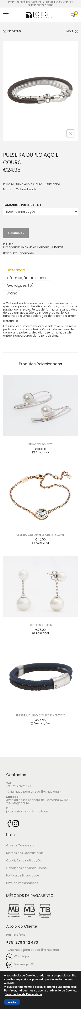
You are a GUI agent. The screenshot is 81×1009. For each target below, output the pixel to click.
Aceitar (12, 1002)
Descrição (15, 270)
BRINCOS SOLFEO (40, 444)
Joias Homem (39, 247)
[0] (72, 14)
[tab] (40, 270)
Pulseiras (57, 247)
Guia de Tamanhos (20, 845)
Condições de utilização (23, 860)
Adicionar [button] (42, 452)
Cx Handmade (23, 253)
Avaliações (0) (20, 285)
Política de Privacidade (22, 875)
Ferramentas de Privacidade (23, 994)
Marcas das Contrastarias (24, 853)
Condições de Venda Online (26, 868)
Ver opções (42, 723)
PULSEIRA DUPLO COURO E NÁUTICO (40, 715)
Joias (24, 247)
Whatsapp (20, 956)
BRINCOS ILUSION (40, 625)
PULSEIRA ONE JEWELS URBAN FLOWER (40, 535)
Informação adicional (26, 277)
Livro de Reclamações (22, 883)
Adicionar (15, 233)
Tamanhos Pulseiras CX (22, 205)
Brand (11, 293)
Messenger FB (23, 964)
